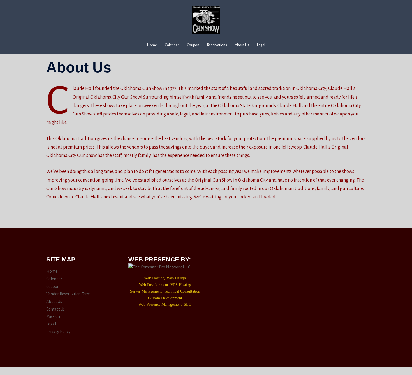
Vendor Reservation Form (68, 294)
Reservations (217, 45)
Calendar (172, 45)
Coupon (193, 45)
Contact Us (55, 309)
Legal (261, 45)
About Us (242, 45)
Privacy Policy (58, 331)
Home (152, 45)
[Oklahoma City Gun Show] (206, 21)
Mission (53, 316)
